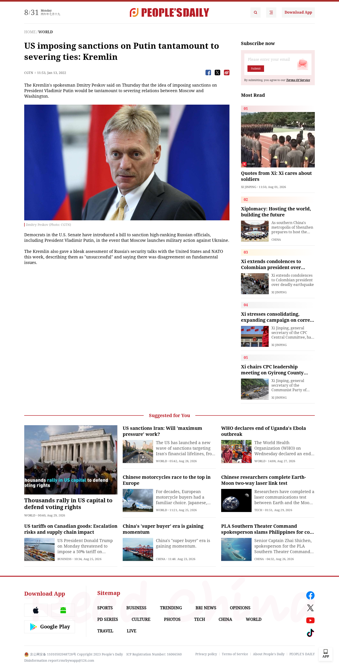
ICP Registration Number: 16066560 (154, 654)
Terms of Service (235, 654)
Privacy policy (206, 654)
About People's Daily (269, 654)
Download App (298, 12)
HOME (30, 32)
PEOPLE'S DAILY (302, 654)
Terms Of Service (298, 80)
